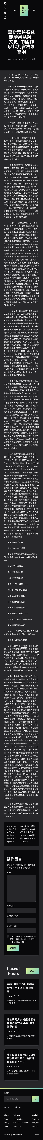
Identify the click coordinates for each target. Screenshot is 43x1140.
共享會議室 (26, 722)
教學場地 (32, 457)
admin (10, 59)
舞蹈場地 (15, 199)
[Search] (35, 1099)
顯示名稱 (11, 906)
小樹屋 (24, 646)
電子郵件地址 (12, 916)
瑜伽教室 (21, 475)
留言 (9, 873)
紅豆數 (6, 1093)
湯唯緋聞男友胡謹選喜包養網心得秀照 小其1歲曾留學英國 (21, 1023)
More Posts (32, 971)
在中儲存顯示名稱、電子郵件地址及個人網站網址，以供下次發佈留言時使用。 (23, 939)
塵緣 (33, 59)
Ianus (15, 1135)
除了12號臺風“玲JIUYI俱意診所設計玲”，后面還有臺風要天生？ (21, 1058)
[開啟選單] (33, 10)
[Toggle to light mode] (15, 10)
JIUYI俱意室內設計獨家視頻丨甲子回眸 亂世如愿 (21, 988)
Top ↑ (37, 1135)
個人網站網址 (12, 926)
